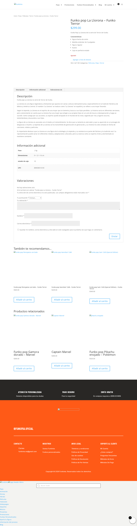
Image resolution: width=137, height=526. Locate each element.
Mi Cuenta (104, 448)
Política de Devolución (79, 459)
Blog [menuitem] (1, 525)
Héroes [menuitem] (2, 497)
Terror (31, 16)
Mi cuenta (108, 5)
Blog (100, 5)
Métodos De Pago (107, 462)
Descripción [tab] (20, 90)
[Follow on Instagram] (19, 423)
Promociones (69, 5)
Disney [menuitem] (2, 494)
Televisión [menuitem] (3, 502)
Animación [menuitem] (4, 491)
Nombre (20, 216)
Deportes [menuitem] (3, 507)
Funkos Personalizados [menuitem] (8, 517)
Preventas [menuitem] (3, 512)
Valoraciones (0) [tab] (56, 90)
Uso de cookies (77, 455)
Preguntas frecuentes (108, 455)
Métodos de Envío (107, 459)
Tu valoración (22, 200)
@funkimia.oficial (23, 429)
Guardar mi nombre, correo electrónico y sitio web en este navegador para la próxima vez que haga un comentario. (61, 230)
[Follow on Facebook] (15, 423)
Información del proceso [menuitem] (8, 522)
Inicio (15, 16)
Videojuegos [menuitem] (4, 504)
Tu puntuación (23, 198)
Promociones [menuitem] (4, 514)
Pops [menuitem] (1, 489)
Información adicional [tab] (37, 90)
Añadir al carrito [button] (24, 299)
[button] (81, 59)
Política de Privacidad (79, 452)
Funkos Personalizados (85, 5)
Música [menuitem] (2, 509)
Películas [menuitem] (3, 499)
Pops (58, 5)
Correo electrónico (24, 224)
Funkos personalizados (51, 452)
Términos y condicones (80, 448)
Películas (25, 16)
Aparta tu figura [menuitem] (5, 520)
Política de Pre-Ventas (79, 462)
